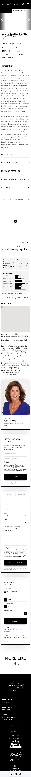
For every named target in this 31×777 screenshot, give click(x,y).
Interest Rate (8, 611)
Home (3, 370)
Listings (9, 370)
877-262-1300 (6, 710)
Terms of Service (11, 569)
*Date (5, 513)
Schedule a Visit (21, 494)
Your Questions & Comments (12, 526)
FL (15, 370)
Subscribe (15, 477)
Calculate (15, 621)
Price (5, 597)
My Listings (6, 423)
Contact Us (9, 494)
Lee (19, 370)
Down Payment (8, 604)
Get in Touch (15, 726)
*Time (5, 519)
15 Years (16, 592)
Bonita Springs (8, 372)
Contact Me (20, 423)
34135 (17, 372)
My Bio (5, 425)
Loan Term (7, 588)
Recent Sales (13, 423)
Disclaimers (15, 735)
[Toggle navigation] (28, 4)
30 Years (8, 592)
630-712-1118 (23, 4)
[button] (3, 19)
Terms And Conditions (15, 738)
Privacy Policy (20, 470)
